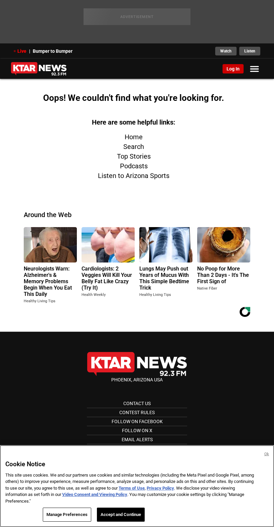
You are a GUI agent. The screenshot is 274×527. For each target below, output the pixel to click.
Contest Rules (137, 412)
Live (21, 51)
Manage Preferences (67, 514)
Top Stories (134, 156)
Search (133, 147)
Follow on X (137, 430)
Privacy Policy (160, 488)
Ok (266, 454)
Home (134, 137)
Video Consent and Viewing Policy (94, 494)
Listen (249, 51)
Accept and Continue (121, 514)
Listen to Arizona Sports (133, 176)
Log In (233, 68)
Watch (226, 51)
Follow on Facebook (137, 421)
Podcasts (134, 166)
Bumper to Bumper (53, 51)
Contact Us (137, 403)
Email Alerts (137, 439)
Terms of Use (132, 488)
